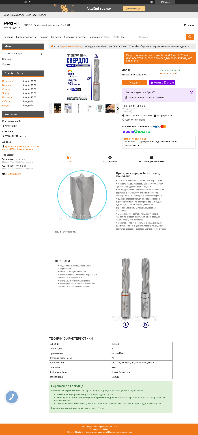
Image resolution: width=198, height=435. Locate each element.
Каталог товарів (24, 37)
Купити (136, 82)
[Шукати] (190, 37)
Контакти (56, 37)
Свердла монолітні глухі (72, 46)
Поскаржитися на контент (96, 432)
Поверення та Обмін (99, 37)
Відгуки (6, 64)
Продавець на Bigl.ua (99, 429)
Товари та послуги (12, 53)
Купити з (158, 82)
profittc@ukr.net (13, 174)
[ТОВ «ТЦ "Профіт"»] (12, 25)
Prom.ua (113, 426)
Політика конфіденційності (120, 432)
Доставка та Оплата (75, 37)
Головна (8, 37)
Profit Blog (119, 37)
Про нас (44, 37)
